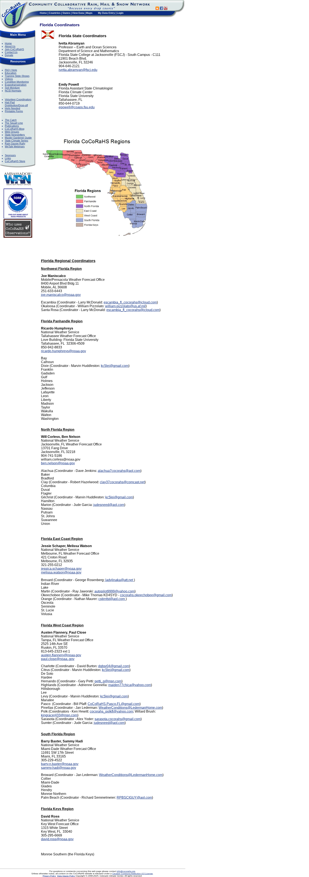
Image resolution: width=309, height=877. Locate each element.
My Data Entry (106, 13)
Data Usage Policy (66, 876)
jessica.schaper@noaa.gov (61, 568)
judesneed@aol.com (108, 505)
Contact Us (11, 52)
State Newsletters (15, 134)
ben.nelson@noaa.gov (58, 463)
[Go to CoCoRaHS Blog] (157, 9)
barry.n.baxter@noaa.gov (59, 764)
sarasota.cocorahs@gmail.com (118, 719)
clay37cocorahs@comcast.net (122, 482)
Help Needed (12, 108)
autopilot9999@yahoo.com (114, 591)
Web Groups (12, 131)
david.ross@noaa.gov (57, 839)
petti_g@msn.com (108, 681)
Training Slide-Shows (17, 76)
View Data (78, 13)
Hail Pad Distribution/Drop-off (16, 104)
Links (8, 158)
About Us (10, 46)
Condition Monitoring (17, 81)
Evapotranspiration (15, 84)
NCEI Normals (13, 90)
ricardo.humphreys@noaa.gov (63, 351)
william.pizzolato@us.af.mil (125, 306)
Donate (9, 55)
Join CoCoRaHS (14, 49)
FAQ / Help (11, 70)
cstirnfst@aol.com (112, 599)
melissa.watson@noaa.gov (61, 572)
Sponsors (10, 155)
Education (10, 73)
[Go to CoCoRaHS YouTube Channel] (165, 9)
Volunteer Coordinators (18, 99)
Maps (89, 13)
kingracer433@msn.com (59, 715)
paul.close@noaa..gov (57, 659)
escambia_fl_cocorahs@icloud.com (130, 302)
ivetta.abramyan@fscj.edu (78, 70)
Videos (9, 78)
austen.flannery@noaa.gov (61, 655)
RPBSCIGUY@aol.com (134, 797)
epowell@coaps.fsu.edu (77, 107)
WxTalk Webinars (15, 146)
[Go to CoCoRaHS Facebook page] (161, 9)
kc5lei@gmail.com (114, 366)
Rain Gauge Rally (15, 143)
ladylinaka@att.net (119, 580)
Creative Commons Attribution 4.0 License (132, 873)
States (66, 13)
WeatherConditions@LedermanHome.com (130, 707)
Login (120, 13)
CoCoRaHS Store (15, 161)
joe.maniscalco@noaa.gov (61, 295)
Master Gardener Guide (18, 137)
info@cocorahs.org (126, 871)
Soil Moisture (12, 87)
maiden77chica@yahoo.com (129, 685)
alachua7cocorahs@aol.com (119, 471)
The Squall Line (14, 123)
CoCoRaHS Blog (14, 128)
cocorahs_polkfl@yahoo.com (111, 711)
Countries (55, 13)
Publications (12, 126)
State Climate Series (16, 140)
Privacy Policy (49, 876)
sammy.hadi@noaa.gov (58, 767)
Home (43, 13)
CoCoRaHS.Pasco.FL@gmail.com (114, 704)
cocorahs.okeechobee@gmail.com (146, 595)
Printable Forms (14, 111)
